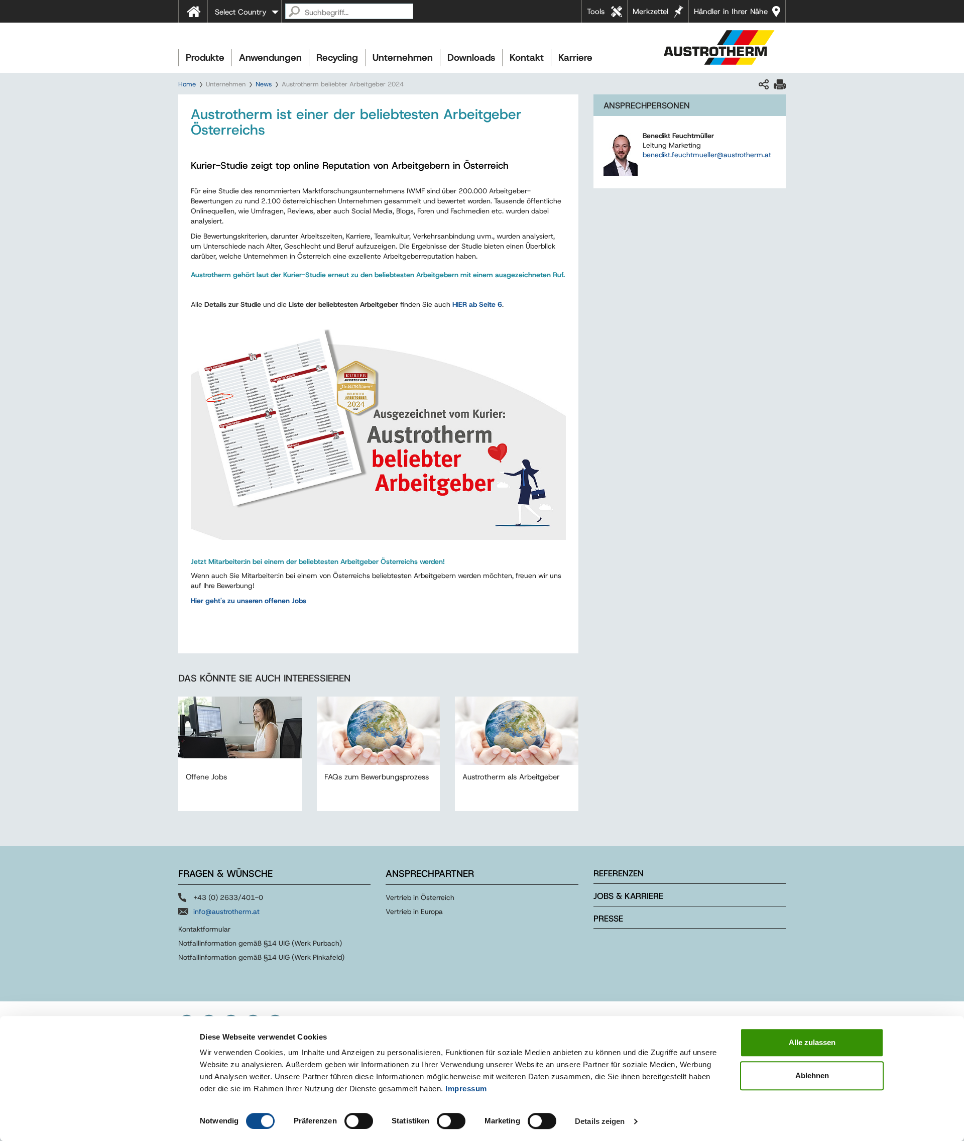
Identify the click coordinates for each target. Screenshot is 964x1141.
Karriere (575, 57)
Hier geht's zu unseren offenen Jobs (248, 600)
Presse (608, 918)
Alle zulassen (812, 1042)
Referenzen (618, 873)
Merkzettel (650, 12)
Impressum (466, 1088)
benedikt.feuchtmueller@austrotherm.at (707, 154)
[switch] (358, 1121)
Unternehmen (403, 57)
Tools (596, 12)
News (264, 84)
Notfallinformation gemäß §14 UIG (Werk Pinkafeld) (261, 957)
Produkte (205, 57)
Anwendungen (270, 57)
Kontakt (527, 57)
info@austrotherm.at (226, 911)
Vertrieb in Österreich (420, 897)
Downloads (471, 57)
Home (187, 84)
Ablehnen (812, 1075)
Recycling (337, 57)
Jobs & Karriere (628, 895)
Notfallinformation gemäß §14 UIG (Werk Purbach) (260, 943)
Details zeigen (600, 1121)
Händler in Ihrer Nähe (731, 12)
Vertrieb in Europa (414, 911)
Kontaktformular (204, 929)
